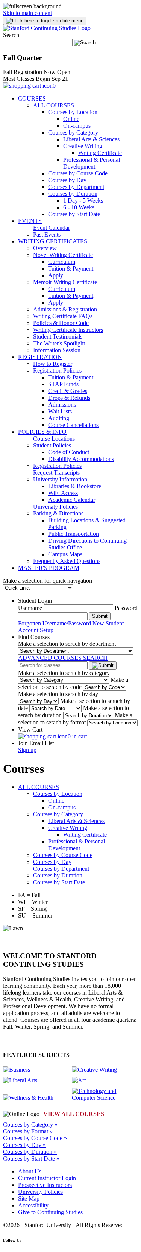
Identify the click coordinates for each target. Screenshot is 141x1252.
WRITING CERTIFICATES (52, 241)
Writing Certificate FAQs (62, 316)
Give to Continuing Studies (50, 1212)
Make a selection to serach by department (67, 644)
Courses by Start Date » (31, 1158)
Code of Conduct (68, 452)
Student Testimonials (57, 336)
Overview (45, 248)
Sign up (27, 750)
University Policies (55, 506)
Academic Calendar (71, 500)
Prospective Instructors (45, 1185)
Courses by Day (67, 180)
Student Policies (52, 445)
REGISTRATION (40, 357)
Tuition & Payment (70, 268)
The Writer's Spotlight (59, 343)
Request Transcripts (56, 472)
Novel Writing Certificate (63, 255)
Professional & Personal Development (91, 163)
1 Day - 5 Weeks (83, 200)
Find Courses (34, 637)
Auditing (58, 418)
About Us (29, 1171)
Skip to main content (27, 13)
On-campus (77, 125)
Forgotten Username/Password (54, 623)
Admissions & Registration (65, 309)
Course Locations (54, 438)
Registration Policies (57, 370)
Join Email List (36, 743)
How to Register (52, 364)
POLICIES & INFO (42, 432)
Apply (55, 275)
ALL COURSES (53, 105)
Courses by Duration (72, 193)
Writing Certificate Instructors (68, 330)
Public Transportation (73, 534)
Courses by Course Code (78, 173)
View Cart (30, 729)
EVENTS (30, 221)
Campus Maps (65, 554)
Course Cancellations (73, 425)
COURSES (32, 98)
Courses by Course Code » (35, 1138)
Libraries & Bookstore (74, 486)
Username (30, 608)
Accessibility (33, 1205)
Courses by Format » (28, 1131)
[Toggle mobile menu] (44, 21)
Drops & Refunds (69, 398)
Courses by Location (72, 112)
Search (11, 35)
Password (126, 608)
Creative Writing (82, 146)
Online (71, 119)
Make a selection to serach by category (64, 673)
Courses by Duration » (30, 1151)
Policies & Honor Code (61, 323)
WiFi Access (63, 493)
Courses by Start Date (74, 214)
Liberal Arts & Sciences (91, 139)
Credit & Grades (67, 391)
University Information (60, 479)
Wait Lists (60, 411)
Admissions (62, 404)
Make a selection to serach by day (58, 694)
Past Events (47, 234)
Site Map (28, 1198)
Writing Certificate (100, 153)
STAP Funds (63, 384)
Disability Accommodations (81, 459)
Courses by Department (76, 187)
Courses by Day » (24, 1145)
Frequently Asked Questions (66, 561)
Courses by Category (73, 132)
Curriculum (61, 261)
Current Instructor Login (47, 1178)
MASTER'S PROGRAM (48, 568)
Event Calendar (51, 227)
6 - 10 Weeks (78, 207)
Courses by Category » (30, 1124)
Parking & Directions (58, 513)
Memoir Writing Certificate (65, 282)
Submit (100, 616)
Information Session (56, 350)
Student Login (35, 600)
